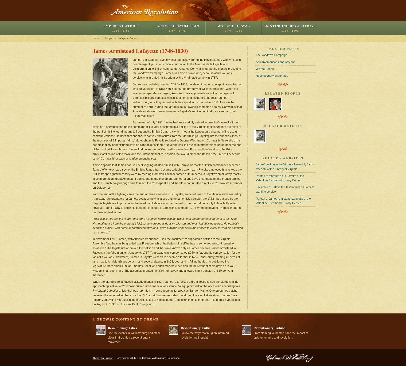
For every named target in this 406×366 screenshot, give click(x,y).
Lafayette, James (128, 38)
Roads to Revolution (177, 28)
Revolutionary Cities (122, 327)
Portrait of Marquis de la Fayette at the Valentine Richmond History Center (280, 178)
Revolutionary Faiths (195, 327)
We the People (265, 69)
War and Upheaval (233, 28)
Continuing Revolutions (290, 28)
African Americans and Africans (275, 62)
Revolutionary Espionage (272, 75)
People (109, 38)
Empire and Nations (121, 28)
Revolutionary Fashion (269, 327)
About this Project (103, 358)
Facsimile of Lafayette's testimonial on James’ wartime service (285, 189)
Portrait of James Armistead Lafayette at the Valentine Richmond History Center (283, 201)
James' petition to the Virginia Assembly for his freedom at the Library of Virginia (285, 167)
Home (96, 38)
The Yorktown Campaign (271, 55)
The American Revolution (144, 10)
